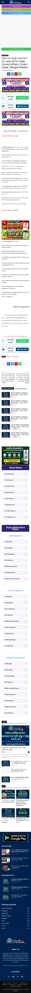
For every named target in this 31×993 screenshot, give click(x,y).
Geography (4, 816)
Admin (3, 752)
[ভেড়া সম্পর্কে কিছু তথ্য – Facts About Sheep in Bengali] (8, 794)
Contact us (15, 983)
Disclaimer (4, 984)
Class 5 (3, 744)
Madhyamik (19, 798)
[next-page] (5, 441)
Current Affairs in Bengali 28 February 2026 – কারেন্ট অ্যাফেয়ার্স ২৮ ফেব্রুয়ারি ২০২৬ (20, 427)
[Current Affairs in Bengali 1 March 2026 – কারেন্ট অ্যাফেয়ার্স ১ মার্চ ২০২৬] (6, 419)
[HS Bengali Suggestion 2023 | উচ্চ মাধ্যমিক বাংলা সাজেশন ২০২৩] (6, 881)
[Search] (28, 2)
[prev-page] (3, 441)
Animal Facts (4, 798)
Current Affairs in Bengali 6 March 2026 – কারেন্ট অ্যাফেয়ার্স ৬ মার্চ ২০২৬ (19, 395)
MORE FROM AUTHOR (20, 388)
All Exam (8, 356)
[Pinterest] (16, 74)
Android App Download (15, 986)
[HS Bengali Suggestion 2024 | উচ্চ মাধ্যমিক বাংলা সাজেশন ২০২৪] (6, 889)
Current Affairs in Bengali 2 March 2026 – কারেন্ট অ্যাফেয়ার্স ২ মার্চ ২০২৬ (19, 411)
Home (3, 52)
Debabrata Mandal (7, 70)
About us (9, 983)
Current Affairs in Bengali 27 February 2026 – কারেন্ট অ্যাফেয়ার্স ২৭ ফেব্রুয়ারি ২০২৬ (20, 435)
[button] (2, 2)
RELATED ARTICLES (8, 388)
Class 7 (18, 816)
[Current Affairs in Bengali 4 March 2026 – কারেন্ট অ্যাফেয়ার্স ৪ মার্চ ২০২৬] (6, 403)
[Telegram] (13, 976)
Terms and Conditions (22, 984)
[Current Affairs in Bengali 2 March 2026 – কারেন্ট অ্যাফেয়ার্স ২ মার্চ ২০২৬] (6, 411)
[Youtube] (22, 976)
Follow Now (23, 98)
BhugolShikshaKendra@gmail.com (19, 965)
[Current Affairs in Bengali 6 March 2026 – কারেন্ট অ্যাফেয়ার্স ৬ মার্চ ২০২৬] (6, 395)
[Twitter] (12, 74)
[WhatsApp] (20, 74)
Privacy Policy (12, 984)
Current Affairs (9, 52)
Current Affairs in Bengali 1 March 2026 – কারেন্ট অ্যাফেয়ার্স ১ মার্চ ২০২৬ (19, 419)
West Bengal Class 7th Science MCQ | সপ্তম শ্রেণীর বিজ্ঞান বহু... (22, 820)
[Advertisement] (15, 30)
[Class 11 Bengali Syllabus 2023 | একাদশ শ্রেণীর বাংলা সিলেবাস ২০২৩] (6, 779)
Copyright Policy (23, 983)
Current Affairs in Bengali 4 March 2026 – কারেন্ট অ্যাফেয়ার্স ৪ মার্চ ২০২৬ (19, 403)
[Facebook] (8, 74)
